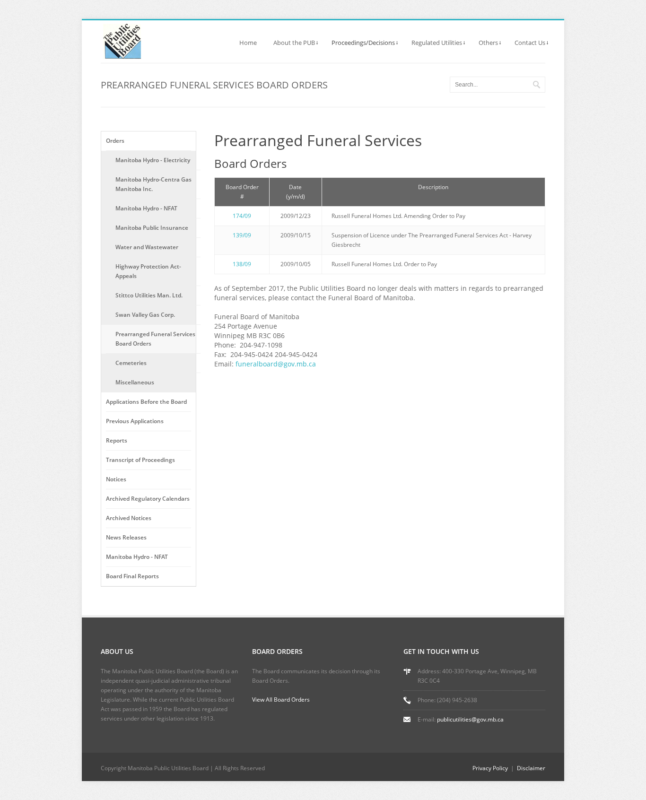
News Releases (126, 537)
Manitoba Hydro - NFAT (146, 208)
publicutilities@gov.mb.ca (470, 719)
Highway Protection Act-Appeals (148, 271)
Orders (115, 141)
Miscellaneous (134, 382)
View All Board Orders (281, 700)
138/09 (242, 264)
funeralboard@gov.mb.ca (276, 363)
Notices (116, 479)
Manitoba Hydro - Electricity (152, 160)
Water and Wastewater (146, 247)
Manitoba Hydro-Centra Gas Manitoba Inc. (153, 184)
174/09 (242, 216)
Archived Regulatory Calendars (148, 499)
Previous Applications (135, 421)
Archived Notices (128, 518)
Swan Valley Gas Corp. (145, 315)
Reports (116, 440)
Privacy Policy (490, 768)
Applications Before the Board (146, 402)
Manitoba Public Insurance (151, 228)
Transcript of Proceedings (140, 460)
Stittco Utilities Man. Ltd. (149, 295)
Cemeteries (131, 363)
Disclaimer (531, 768)
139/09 (242, 235)
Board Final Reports (132, 576)
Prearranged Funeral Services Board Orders (155, 339)
